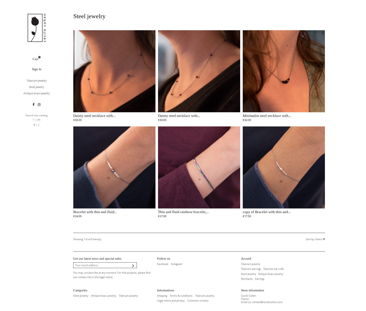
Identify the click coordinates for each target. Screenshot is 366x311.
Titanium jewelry (37, 80)
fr (34, 119)
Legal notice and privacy (171, 300)
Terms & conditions (181, 295)
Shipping (162, 295)
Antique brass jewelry (37, 93)
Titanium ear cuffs (273, 268)
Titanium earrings (251, 268)
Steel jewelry (36, 87)
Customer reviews (198, 300)
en (38, 119)
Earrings (260, 278)
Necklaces (247, 278)
